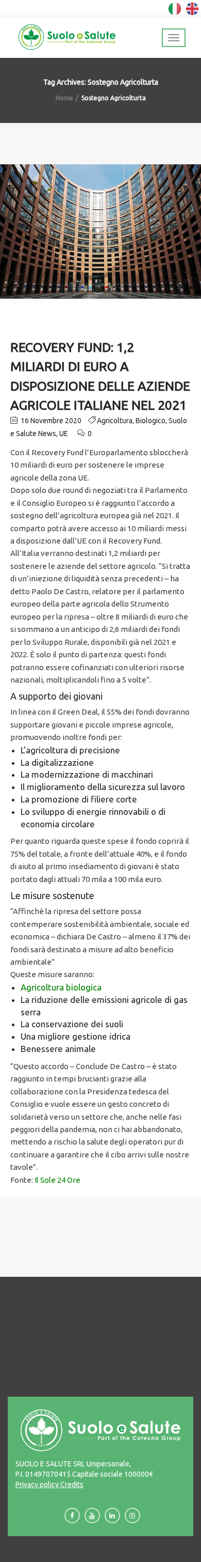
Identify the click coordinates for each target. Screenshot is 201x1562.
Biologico (150, 420)
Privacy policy (37, 1484)
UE (63, 433)
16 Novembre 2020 (50, 420)
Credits (71, 1484)
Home (64, 98)
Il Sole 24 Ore (57, 1180)
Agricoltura (114, 420)
